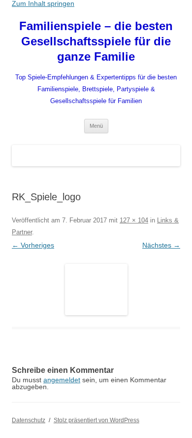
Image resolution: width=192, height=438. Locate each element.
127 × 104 (134, 220)
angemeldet (61, 380)
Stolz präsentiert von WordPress (96, 420)
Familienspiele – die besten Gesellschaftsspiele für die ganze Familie (96, 41)
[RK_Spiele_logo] (96, 289)
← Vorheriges (33, 245)
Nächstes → (161, 245)
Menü (96, 126)
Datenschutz (28, 420)
